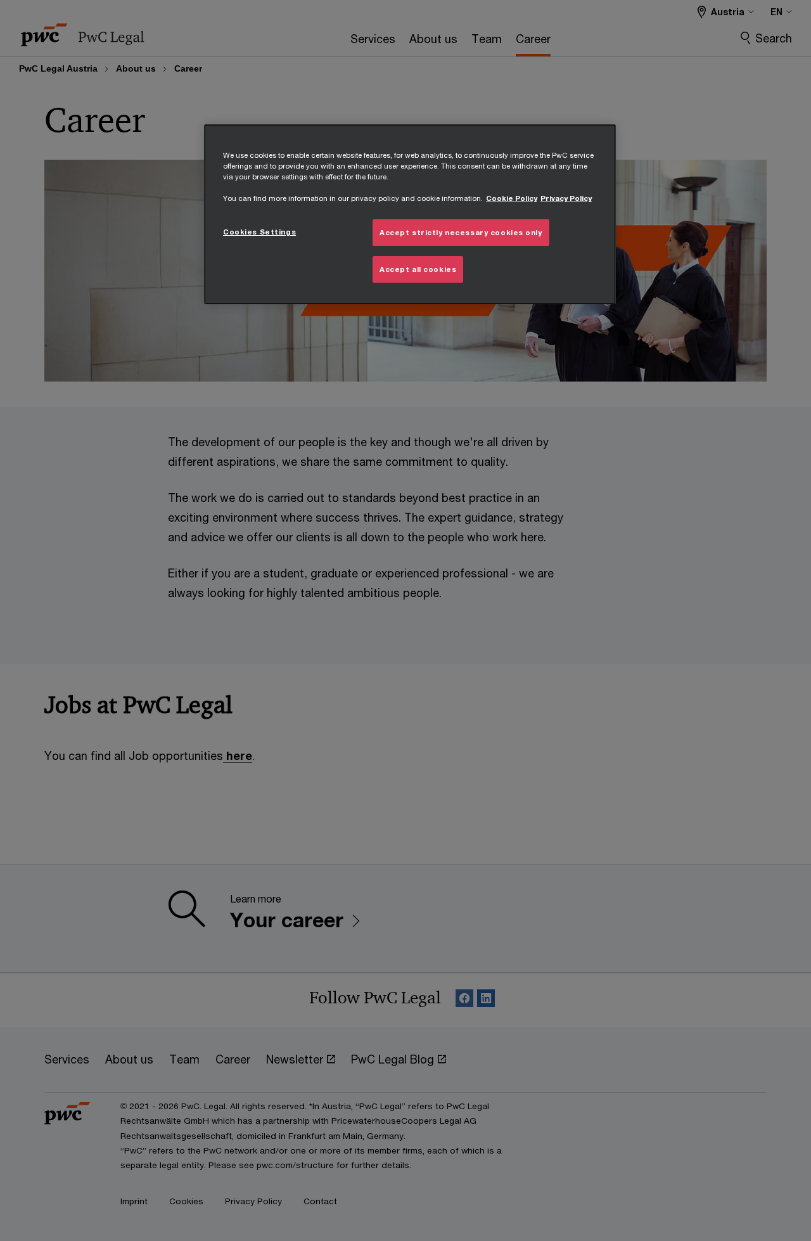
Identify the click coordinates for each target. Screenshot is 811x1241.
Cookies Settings (259, 232)
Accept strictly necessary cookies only (461, 232)
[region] (410, 214)
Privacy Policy (566, 198)
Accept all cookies (418, 269)
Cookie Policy (511, 198)
